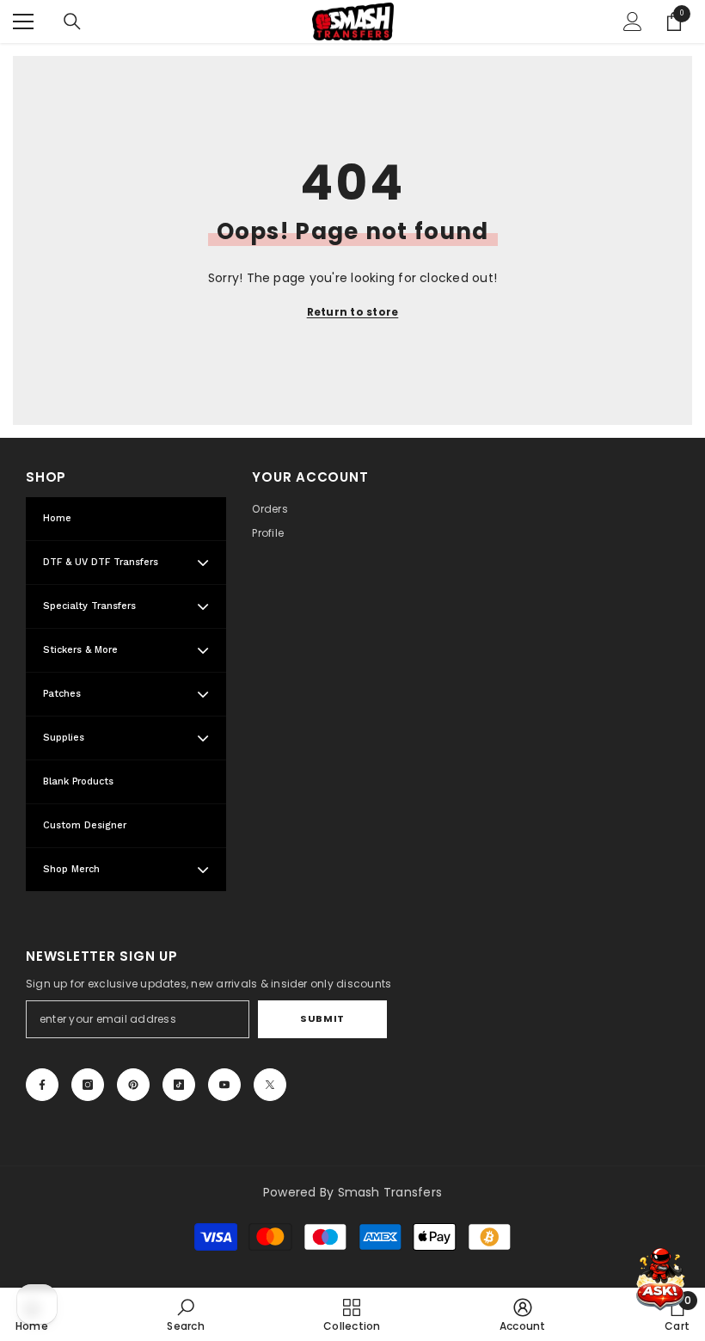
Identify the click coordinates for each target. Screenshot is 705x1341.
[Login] (632, 21)
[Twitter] (270, 1084)
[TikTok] (178, 1084)
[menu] (23, 21)
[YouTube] (224, 1084)
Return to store (353, 311)
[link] (185, 1314)
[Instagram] (87, 1084)
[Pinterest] (133, 1084)
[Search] (72, 21)
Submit (322, 1018)
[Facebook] (42, 1084)
